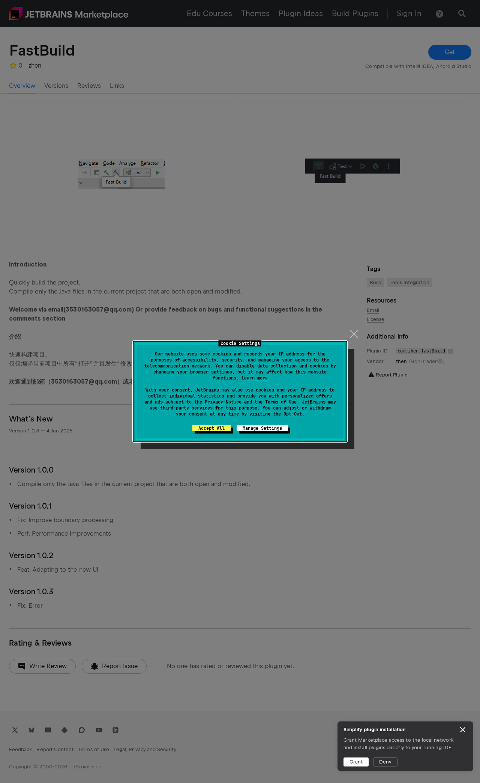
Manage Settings (262, 428)
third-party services (186, 408)
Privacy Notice (223, 402)
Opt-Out (293, 414)
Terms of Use (281, 402)
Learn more (255, 378)
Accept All (211, 428)
